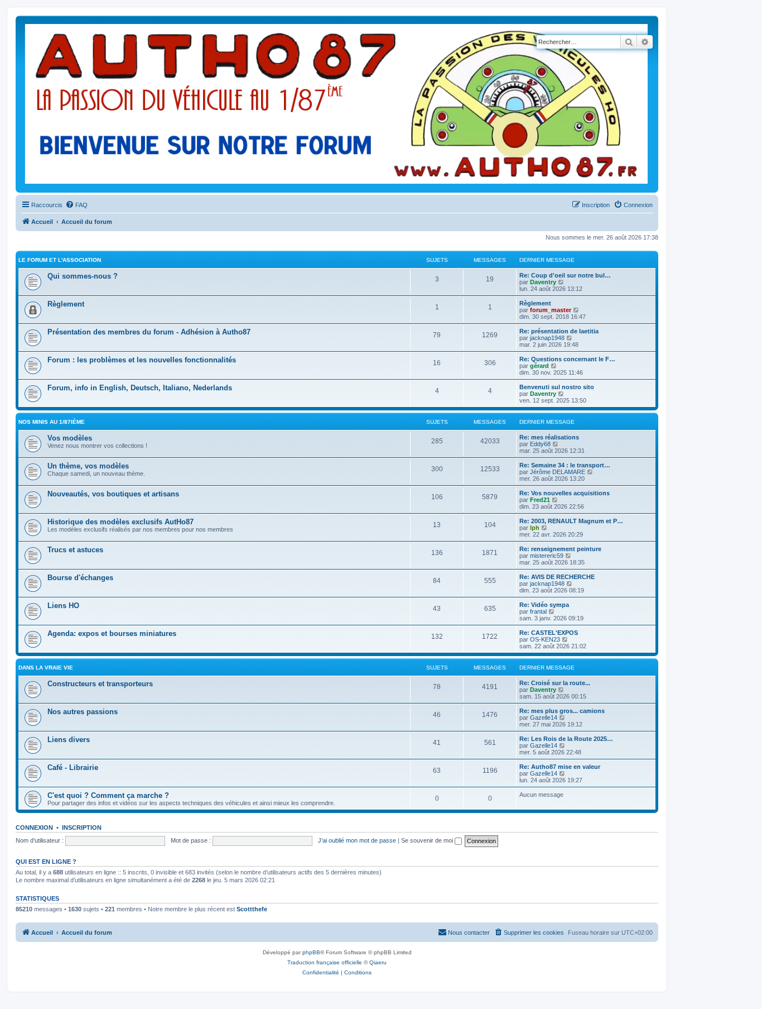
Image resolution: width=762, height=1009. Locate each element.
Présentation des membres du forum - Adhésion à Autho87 (148, 332)
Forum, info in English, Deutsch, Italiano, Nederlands (139, 388)
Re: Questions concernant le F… (567, 359)
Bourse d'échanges (80, 577)
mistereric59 (546, 555)
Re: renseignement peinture (560, 549)
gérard (539, 365)
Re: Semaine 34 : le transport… (564, 465)
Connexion (34, 827)
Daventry (543, 282)
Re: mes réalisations (549, 437)
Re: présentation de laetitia (559, 331)
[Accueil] (336, 104)
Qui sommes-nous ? (82, 276)
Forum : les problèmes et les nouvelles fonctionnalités (141, 360)
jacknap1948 (547, 337)
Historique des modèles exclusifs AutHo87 (120, 522)
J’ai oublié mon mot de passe (357, 840)
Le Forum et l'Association (59, 260)
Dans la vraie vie (45, 667)
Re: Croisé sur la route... (554, 683)
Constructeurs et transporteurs (100, 684)
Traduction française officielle (324, 962)
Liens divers (68, 739)
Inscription (82, 827)
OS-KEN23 (545, 639)
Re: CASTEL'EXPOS (548, 632)
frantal (538, 611)
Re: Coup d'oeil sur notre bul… (565, 275)
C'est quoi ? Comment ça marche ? (108, 795)
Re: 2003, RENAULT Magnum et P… (571, 521)
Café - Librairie (72, 767)
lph (534, 527)
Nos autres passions (82, 711)
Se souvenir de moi (428, 840)
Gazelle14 (543, 717)
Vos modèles (69, 438)
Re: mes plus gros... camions (562, 710)
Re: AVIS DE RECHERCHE (557, 576)
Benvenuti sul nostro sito (556, 387)
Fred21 (540, 499)
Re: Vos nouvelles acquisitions (564, 493)
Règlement (65, 304)
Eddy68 (540, 444)
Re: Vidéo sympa (544, 604)
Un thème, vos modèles (88, 466)
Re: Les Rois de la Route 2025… (566, 738)
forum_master (550, 310)
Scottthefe (252, 909)
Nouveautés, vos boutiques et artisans (113, 494)
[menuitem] (76, 205)
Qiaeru (378, 962)
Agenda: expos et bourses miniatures (111, 633)
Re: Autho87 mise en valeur (559, 766)
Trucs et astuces (75, 550)
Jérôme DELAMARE (557, 471)
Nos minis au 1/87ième (51, 422)
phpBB (311, 952)
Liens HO (63, 605)
